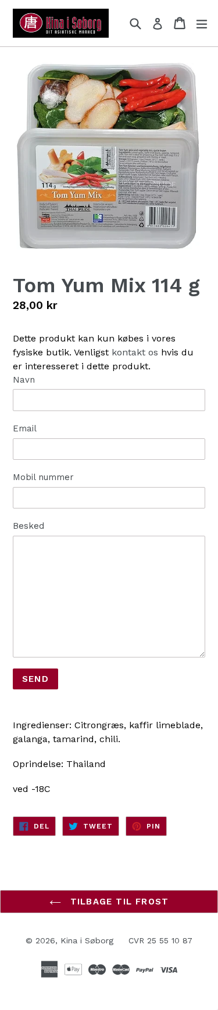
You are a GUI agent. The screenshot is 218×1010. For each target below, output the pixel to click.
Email (25, 428)
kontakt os (135, 352)
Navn (24, 380)
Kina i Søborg (86, 940)
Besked (28, 526)
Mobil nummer (43, 477)
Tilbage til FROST (118, 901)
